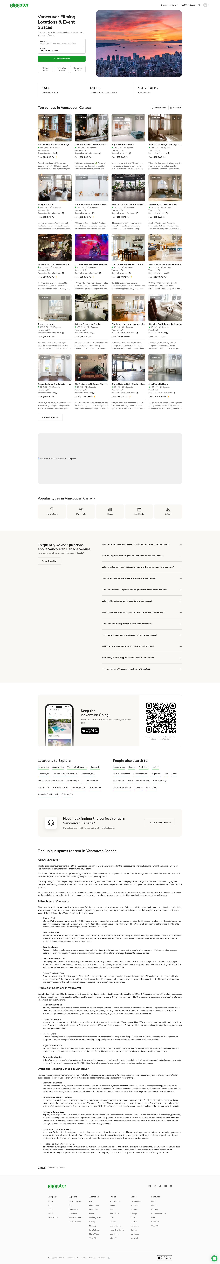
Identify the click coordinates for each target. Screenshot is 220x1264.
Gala (166, 774)
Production (93, 1209)
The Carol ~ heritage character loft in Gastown (128, 324)
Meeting (92, 1226)
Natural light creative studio (162, 204)
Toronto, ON (43, 787)
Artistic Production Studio (88, 324)
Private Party (94, 1230)
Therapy (138, 787)
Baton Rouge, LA (74, 780)
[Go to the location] (55, 127)
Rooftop (154, 1209)
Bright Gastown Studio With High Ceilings (55, 384)
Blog (50, 1205)
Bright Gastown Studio (123, 144)
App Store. (166, 739)
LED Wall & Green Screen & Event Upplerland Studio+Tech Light (91, 264)
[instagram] (155, 1186)
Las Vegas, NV (78, 787)
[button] (214, 1258)
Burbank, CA (43, 767)
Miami (133, 1218)
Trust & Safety (75, 1222)
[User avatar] (205, 5)
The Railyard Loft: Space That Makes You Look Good (91, 384)
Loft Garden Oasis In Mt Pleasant (91, 144)
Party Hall (155, 1222)
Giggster (41, 1167)
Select (50, 1213)
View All (92, 1238)
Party (91, 1201)
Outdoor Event (143, 780)
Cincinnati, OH (88, 774)
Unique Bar (155, 774)
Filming (92, 1222)
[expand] (180, 601)
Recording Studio (117, 1230)
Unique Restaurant (121, 774)
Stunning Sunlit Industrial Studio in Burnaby (165, 324)
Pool (112, 1209)
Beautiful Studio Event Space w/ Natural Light (128, 204)
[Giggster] (19, 5)
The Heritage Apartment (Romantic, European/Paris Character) (128, 264)
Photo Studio (115, 1201)
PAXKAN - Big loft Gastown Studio (55, 264)
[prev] (41, 128)
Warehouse (114, 1234)
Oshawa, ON (67, 794)
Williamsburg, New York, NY (66, 774)
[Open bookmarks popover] (68, 118)
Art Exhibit (143, 767)
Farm (130, 780)
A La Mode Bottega (158, 384)
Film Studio (114, 1213)
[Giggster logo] (57, 1186)
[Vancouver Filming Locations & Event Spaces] (110, 458)
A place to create (46, 324)
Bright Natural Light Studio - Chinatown (128, 384)
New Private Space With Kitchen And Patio (165, 264)
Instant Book (160, 107)
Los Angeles (136, 1201)
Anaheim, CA (58, 767)
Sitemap (101, 1258)
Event (91, 1213)
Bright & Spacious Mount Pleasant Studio (91, 204)
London (134, 1222)
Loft (153, 1218)
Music (153, 1201)
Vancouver (135, 1226)
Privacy (92, 1258)
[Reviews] (171, 1186)
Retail (174, 774)
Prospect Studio (46, 204)
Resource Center (75, 1218)
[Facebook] (149, 1186)
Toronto (134, 1230)
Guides (50, 1209)
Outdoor (154, 1205)
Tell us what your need (159, 822)
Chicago (134, 1213)
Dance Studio (115, 1226)
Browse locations (168, 5)
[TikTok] (160, 1186)
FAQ (70, 1205)
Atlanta (134, 1209)
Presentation (119, 767)
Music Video (151, 787)
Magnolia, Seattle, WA (48, 794)
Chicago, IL (95, 767)
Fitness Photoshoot (122, 787)
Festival (155, 767)
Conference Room (158, 1213)
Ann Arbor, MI (92, 780)
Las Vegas (135, 1234)
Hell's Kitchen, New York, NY (50, 780)
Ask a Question (49, 561)
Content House (140, 774)
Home (112, 1205)
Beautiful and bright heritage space (165, 144)
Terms (83, 1258)
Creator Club (53, 1218)
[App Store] (90, 730)
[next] (68, 128)
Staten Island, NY (60, 787)
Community (73, 1209)
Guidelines (73, 1213)
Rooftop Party (159, 780)
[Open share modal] (63, 118)
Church (113, 1222)
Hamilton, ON (94, 787)
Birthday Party (95, 1218)
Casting (131, 767)
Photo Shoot (119, 780)
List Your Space (188, 5)
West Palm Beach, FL (77, 767)
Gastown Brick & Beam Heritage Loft (55, 144)
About (50, 1201)
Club (112, 1218)
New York (135, 1205)
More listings (48, 417)
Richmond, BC (44, 774)
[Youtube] (165, 1186)
